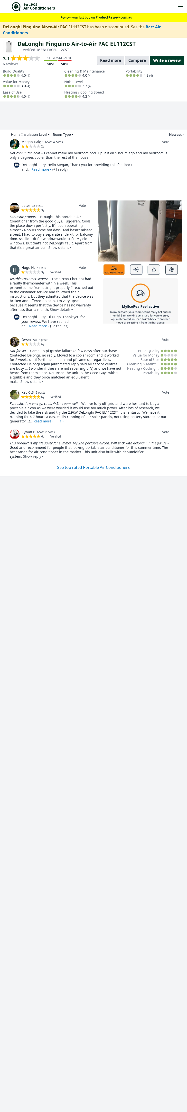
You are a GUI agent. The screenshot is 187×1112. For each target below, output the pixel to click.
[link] (14, 144)
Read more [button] (40, 169)
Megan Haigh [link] (32, 141)
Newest (175, 134)
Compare (137, 60)
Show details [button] (58, 247)
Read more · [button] (48, 421)
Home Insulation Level (29, 134)
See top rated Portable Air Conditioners (93, 467)
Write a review (167, 60)
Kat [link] (24, 392)
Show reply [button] (32, 456)
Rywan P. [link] (28, 432)
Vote (165, 141)
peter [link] (25, 205)
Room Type (62, 134)
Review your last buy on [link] (96, 17)
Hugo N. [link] (28, 267)
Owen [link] (26, 339)
